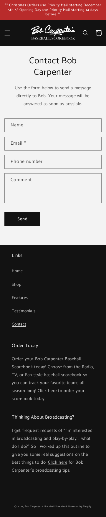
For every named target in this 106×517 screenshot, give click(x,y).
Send (22, 219)
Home (17, 271)
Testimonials (23, 311)
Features (20, 298)
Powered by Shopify (80, 506)
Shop (16, 284)
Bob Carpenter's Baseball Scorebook (46, 506)
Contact (19, 324)
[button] (7, 33)
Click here (47, 390)
